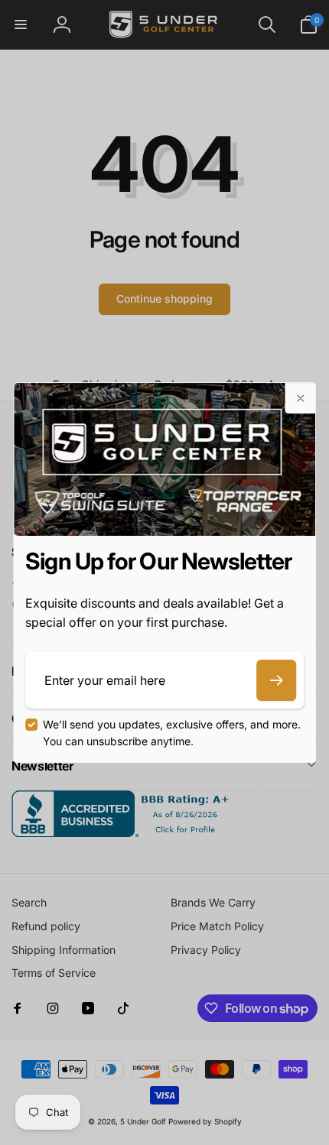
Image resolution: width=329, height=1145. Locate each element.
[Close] (300, 398)
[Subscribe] (276, 680)
